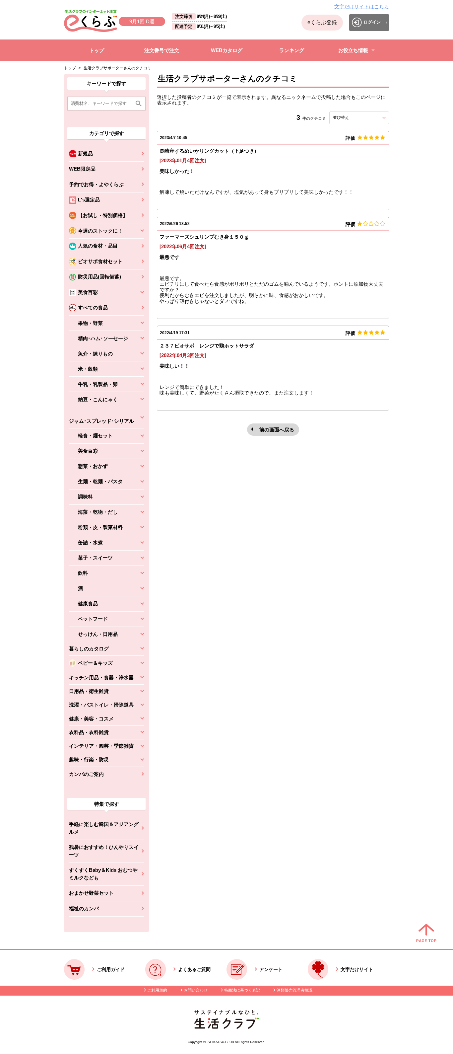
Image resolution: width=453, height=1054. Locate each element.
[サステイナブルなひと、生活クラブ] (226, 1027)
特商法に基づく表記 (242, 990)
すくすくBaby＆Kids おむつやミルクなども (103, 873)
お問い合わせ (196, 990)
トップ (70, 68)
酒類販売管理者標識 (294, 990)
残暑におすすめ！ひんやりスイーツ (104, 851)
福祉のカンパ (84, 908)
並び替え (353, 117)
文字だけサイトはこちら (361, 6)
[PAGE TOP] (426, 933)
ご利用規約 (157, 990)
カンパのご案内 (86, 774)
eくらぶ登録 (322, 22)
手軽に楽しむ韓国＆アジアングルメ (104, 828)
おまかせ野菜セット (91, 893)
